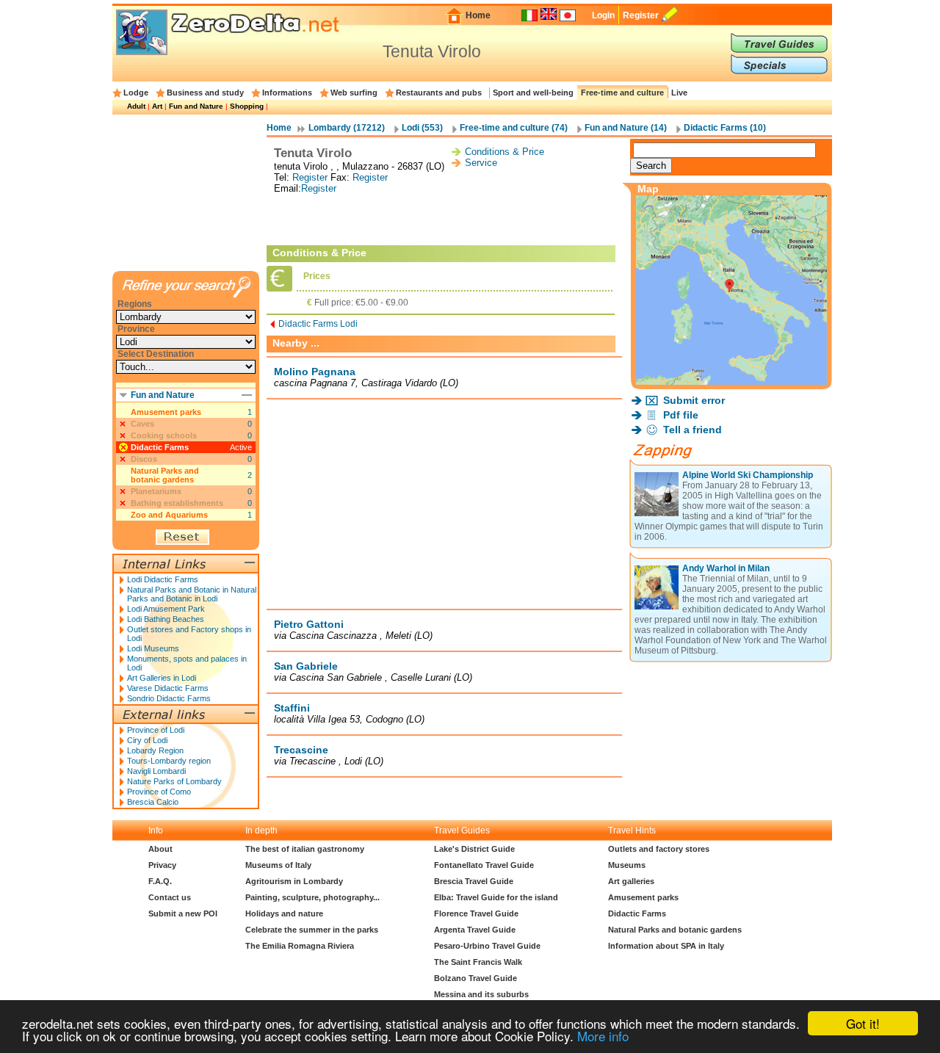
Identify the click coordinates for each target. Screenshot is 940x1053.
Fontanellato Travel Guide (484, 865)
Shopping (247, 106)
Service (481, 162)
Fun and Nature (196, 106)
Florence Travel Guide (476, 913)
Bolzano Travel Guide (475, 978)
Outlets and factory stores (658, 848)
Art (157, 106)
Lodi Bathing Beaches (165, 619)
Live (679, 92)
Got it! (863, 1023)
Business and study (205, 92)
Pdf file (680, 415)
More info (603, 1036)
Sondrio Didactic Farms (169, 698)
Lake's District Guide (474, 848)
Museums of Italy (278, 865)
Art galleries (631, 881)
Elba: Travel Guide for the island (496, 897)
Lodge (135, 92)
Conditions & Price (504, 151)
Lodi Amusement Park (166, 608)
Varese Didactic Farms (168, 688)
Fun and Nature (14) (626, 128)
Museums (627, 865)
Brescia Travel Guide (473, 881)
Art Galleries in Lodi (161, 677)
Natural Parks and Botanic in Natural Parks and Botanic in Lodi (191, 594)
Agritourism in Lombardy (294, 881)
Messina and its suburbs (481, 994)
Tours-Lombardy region (169, 760)
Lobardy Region (155, 750)
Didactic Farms (160, 447)
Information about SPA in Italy (666, 945)
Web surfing (353, 92)
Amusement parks (166, 412)
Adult (136, 106)
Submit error (694, 400)
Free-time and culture (622, 92)
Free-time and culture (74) (514, 128)
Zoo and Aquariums (169, 514)
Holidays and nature (284, 913)
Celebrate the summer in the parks (311, 929)
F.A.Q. (160, 881)
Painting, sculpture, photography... (312, 897)
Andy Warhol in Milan (726, 568)
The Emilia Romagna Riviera (299, 945)
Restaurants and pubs (439, 92)
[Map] (731, 380)
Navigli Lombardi (156, 771)
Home (478, 15)
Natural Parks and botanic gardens (165, 475)
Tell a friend (692, 429)
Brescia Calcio (152, 801)
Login (603, 15)
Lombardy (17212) (346, 128)
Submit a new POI (182, 913)
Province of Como (159, 791)
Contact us (169, 897)
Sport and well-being (533, 92)
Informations (287, 92)
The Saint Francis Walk (478, 962)
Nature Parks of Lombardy (174, 781)
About (160, 848)
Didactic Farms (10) (725, 128)
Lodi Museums (153, 648)
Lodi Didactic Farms (162, 579)
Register (641, 15)
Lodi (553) (422, 128)
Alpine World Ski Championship (747, 475)
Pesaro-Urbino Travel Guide (487, 945)
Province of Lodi (155, 729)
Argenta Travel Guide (475, 929)
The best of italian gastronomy (304, 848)
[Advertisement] (444, 220)
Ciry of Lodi (147, 740)
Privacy (162, 865)
